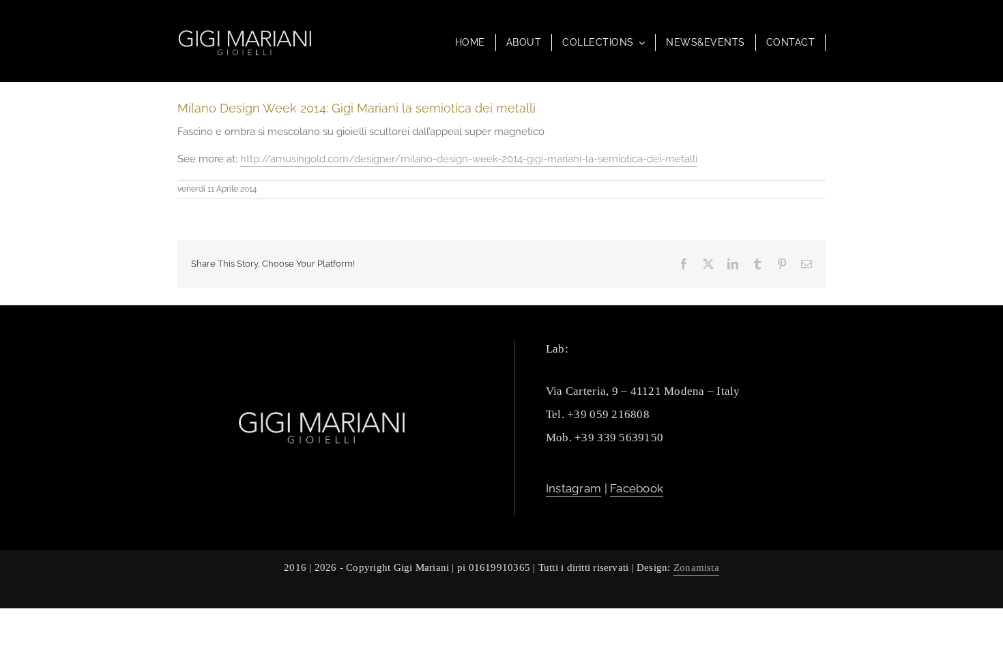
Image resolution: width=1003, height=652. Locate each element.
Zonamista (696, 567)
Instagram (573, 488)
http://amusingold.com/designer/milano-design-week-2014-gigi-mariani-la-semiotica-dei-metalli (468, 159)
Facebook (636, 488)
